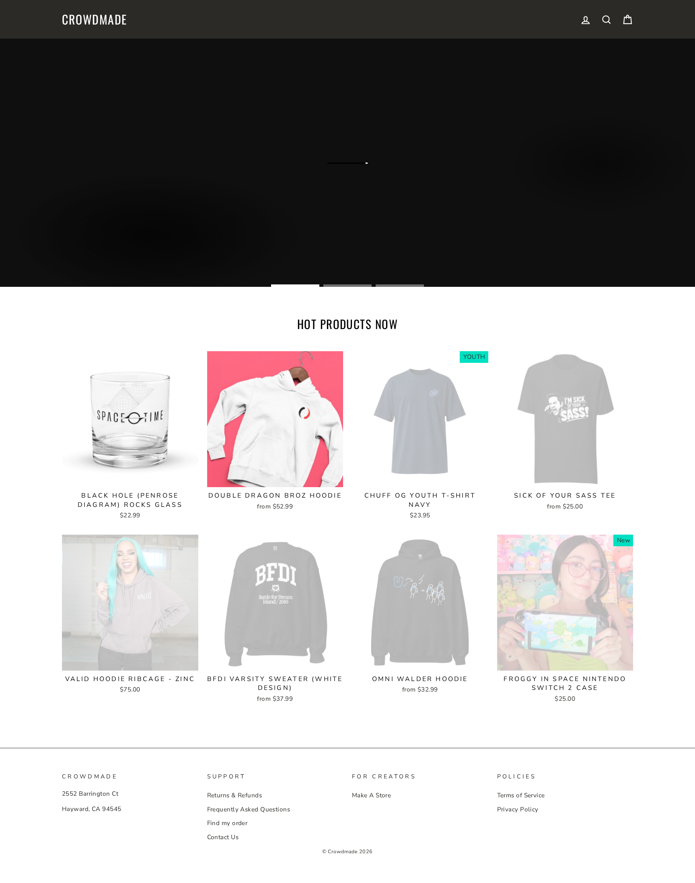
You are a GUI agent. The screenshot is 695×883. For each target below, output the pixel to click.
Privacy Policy (518, 809)
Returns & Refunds (234, 795)
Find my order (227, 823)
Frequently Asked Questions (248, 809)
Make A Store (371, 795)
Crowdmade (94, 19)
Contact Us (223, 837)
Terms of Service (521, 795)
